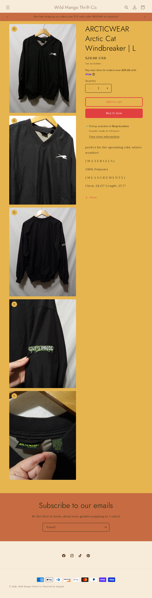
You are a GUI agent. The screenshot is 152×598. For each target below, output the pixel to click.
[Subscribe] (105, 527)
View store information (104, 136)
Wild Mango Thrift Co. (30, 586)
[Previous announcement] (7, 17)
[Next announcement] (145, 17)
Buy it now (114, 113)
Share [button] (93, 197)
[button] (8, 7)
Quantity (90, 81)
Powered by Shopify (53, 586)
